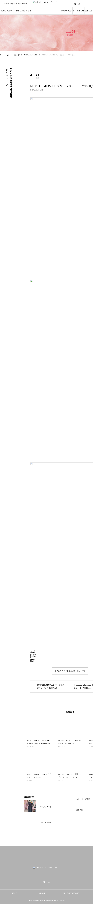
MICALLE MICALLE (36, 90)
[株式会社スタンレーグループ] (46, 7)
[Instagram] (75, 3)
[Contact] (79, 3)
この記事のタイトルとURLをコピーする (70, 671)
